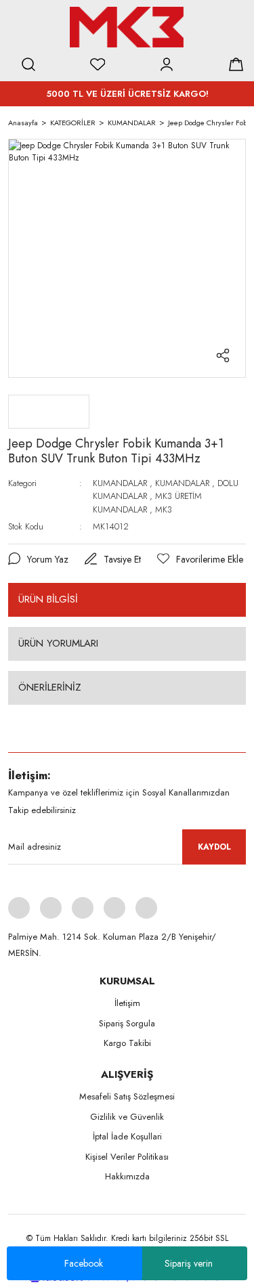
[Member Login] (166, 64)
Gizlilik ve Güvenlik (127, 1116)
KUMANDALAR (120, 483)
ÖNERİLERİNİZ (49, 687)
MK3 (163, 509)
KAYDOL (214, 847)
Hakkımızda (127, 1176)
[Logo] (127, 27)
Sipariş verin (189, 1263)
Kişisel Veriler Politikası (127, 1156)
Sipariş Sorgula (127, 1023)
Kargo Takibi (127, 1043)
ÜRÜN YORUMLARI (58, 643)
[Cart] (236, 64)
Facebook (83, 1263)
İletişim (127, 1003)
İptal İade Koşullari (127, 1136)
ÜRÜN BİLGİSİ (48, 599)
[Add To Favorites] (200, 559)
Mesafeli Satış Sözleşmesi (127, 1096)
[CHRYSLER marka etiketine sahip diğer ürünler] (48, 412)
